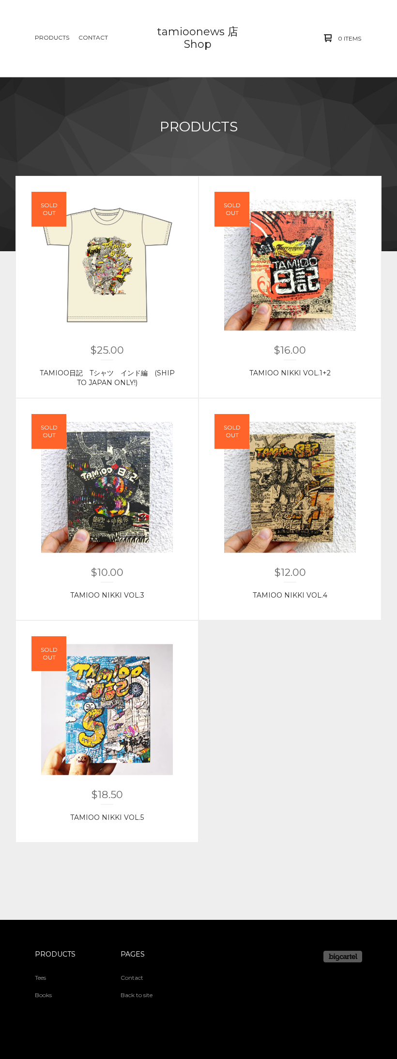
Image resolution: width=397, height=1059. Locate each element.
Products (52, 37)
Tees (40, 977)
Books (43, 995)
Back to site (137, 995)
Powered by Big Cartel (342, 956)
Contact (93, 37)
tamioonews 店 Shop (197, 38)
